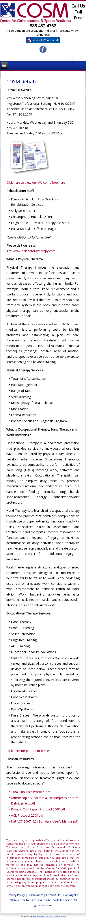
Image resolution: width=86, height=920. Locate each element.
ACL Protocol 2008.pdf (27, 815)
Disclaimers (35, 895)
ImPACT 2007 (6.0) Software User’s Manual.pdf (44, 821)
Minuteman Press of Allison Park (49, 916)
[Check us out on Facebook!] (43, 49)
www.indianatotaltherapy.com (34, 251)
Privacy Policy (16, 895)
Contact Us (53, 895)
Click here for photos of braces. (28, 751)
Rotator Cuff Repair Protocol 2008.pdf (38, 809)
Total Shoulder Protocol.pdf (30, 792)
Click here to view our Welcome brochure (35, 182)
